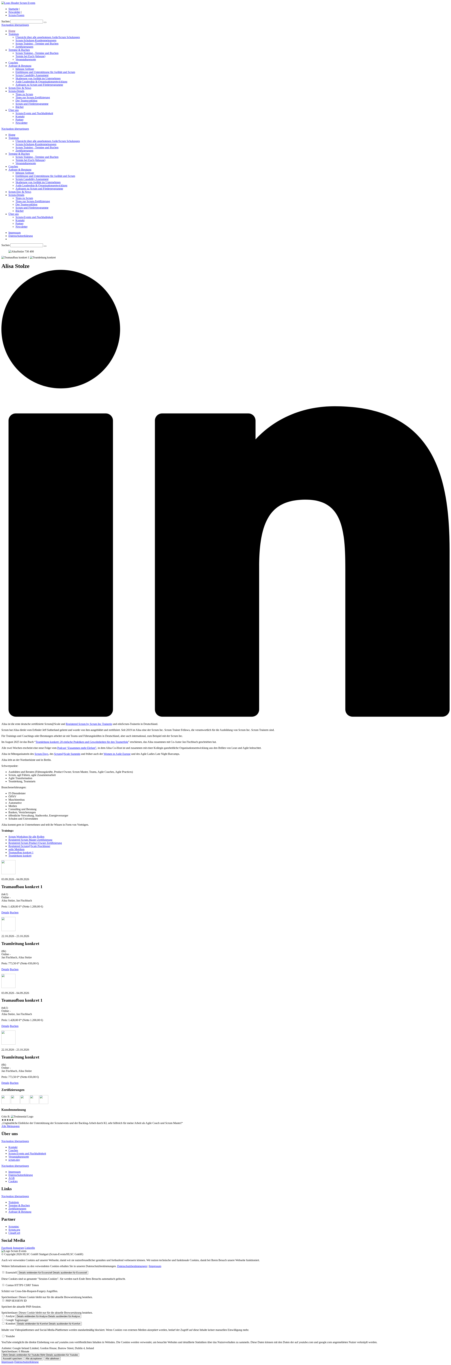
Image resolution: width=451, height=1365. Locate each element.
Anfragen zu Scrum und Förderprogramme (39, 84)
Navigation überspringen (15, 24)
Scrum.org (14, 1229)
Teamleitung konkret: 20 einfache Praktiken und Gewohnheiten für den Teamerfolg (82, 741)
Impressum (14, 232)
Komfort (10, 1323)
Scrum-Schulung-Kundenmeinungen (36, 40)
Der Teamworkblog (26, 100)
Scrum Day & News (19, 87)
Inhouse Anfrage (25, 68)
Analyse (10, 1316)
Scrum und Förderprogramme (32, 103)
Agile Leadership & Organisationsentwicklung (41, 81)
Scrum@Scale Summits (67, 753)
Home (11, 30)
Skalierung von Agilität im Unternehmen (38, 78)
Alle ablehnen (52, 1358)
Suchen (5, 21)
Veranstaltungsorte (26, 59)
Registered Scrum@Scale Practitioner (29, 846)
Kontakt (20, 116)
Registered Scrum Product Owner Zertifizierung (35, 842)
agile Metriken (16, 849)
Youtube (10, 1336)
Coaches (13, 62)
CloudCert (14, 1232)
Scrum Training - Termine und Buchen (37, 43)
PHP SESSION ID (16, 1300)
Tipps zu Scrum (24, 94)
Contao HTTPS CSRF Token (22, 1285)
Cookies (13, 1181)
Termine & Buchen (19, 49)
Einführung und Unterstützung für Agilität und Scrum (45, 72)
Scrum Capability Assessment (32, 75)
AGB (11, 1178)
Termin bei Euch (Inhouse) (30, 56)
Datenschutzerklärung (20, 235)
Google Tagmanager (17, 1320)
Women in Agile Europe (117, 753)
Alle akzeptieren (34, 1358)
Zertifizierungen (24, 46)
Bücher (20, 106)
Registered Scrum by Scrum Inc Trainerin (89, 723)
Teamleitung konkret (19, 855)
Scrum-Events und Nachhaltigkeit (34, 113)
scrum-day (14, 1159)
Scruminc (13, 1226)
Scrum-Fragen (16, 15)
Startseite (13, 8)
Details (5, 912)
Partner (19, 119)
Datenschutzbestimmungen (132, 1266)
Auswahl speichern (12, 1358)
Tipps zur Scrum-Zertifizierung (33, 97)
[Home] (18, 2)
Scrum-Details (16, 91)
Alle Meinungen (10, 1126)
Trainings (13, 34)
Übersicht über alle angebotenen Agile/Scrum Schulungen (48, 37)
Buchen (14, 912)
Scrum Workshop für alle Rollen (26, 836)
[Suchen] (45, 22)
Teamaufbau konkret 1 (20, 852)
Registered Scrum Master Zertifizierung (30, 839)
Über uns (13, 110)
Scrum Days (41, 753)
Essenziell (11, 1272)
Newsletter (14, 12)
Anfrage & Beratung (19, 65)
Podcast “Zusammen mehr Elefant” (76, 747)
